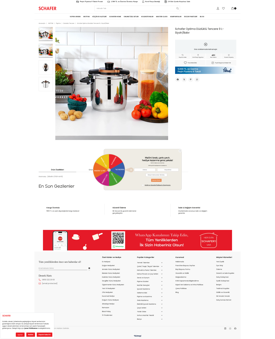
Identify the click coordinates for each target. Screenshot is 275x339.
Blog (177, 292)
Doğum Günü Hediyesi (110, 300)
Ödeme (219, 269)
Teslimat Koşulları (222, 288)
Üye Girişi (219, 266)
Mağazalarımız (181, 277)
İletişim (219, 285)
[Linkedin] (225, 328)
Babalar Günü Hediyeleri (111, 273)
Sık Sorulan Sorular (223, 296)
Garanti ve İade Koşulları (225, 273)
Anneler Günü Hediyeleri (111, 269)
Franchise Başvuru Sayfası (185, 266)
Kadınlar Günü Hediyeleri (111, 277)
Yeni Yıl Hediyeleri (108, 288)
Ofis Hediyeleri (107, 292)
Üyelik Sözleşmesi (222, 281)
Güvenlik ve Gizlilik (182, 273)
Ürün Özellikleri (57, 169)
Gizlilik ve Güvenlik (223, 292)
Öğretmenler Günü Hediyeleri (113, 285)
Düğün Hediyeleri (108, 266)
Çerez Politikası (181, 288)
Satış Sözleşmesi (222, 277)
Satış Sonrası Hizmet (223, 300)
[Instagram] (230, 328)
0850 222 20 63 (48, 280)
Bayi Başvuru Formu (183, 269)
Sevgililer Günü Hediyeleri (111, 281)
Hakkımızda (180, 262)
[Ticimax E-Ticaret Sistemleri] (137, 336)
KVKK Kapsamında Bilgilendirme (187, 281)
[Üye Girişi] (217, 8)
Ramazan (105, 308)
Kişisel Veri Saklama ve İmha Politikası (189, 285)
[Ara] (177, 8)
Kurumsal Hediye (108, 296)
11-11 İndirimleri (107, 315)
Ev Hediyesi (106, 262)
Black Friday (106, 311)
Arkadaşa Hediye (108, 304)
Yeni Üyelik (220, 262)
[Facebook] (235, 328)
